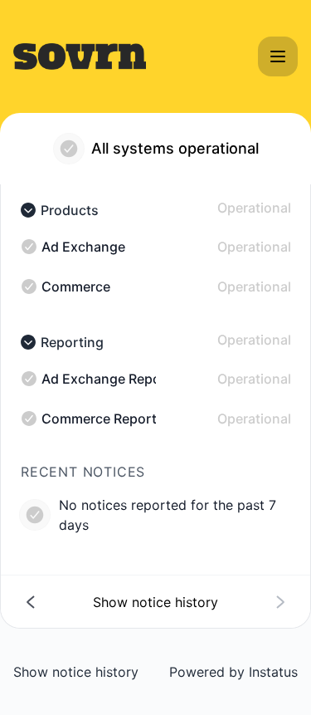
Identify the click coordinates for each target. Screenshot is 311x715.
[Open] (278, 56)
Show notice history (75, 672)
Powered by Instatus (233, 672)
